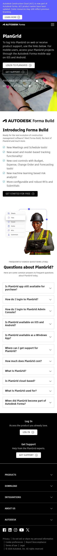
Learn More (10, 17)
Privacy (6, 538)
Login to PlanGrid (16, 65)
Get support (13, 72)
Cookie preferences (14, 542)
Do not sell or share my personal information (32, 538)
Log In (26, 432)
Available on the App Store (19, 80)
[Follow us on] (4, 530)
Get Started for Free (18, 193)
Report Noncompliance (36, 542)
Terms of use (11, 545)
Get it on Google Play (15, 86)
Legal (22, 545)
